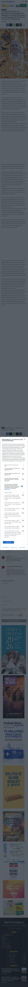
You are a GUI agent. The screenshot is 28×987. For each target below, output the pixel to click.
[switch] (22, 469)
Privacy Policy (22, 547)
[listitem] (14, 465)
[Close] (25, 439)
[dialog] (14, 493)
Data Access (14, 547)
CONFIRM (8, 542)
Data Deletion (6, 547)
